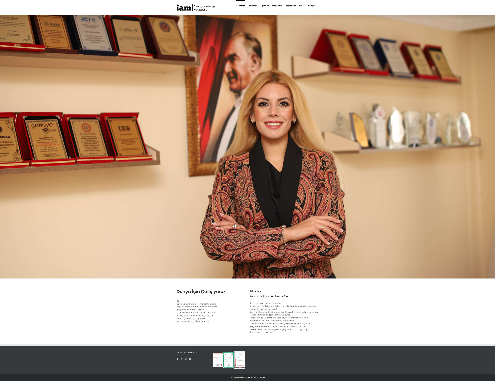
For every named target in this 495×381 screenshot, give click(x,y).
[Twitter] (182, 359)
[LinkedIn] (190, 359)
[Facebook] (178, 359)
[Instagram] (186, 359)
